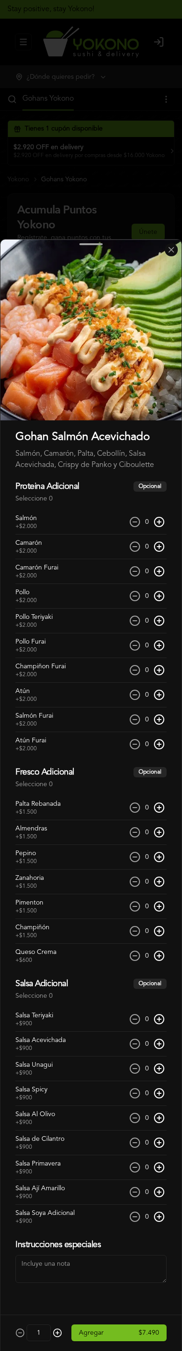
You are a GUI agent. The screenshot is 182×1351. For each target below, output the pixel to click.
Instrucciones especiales (58, 1245)
